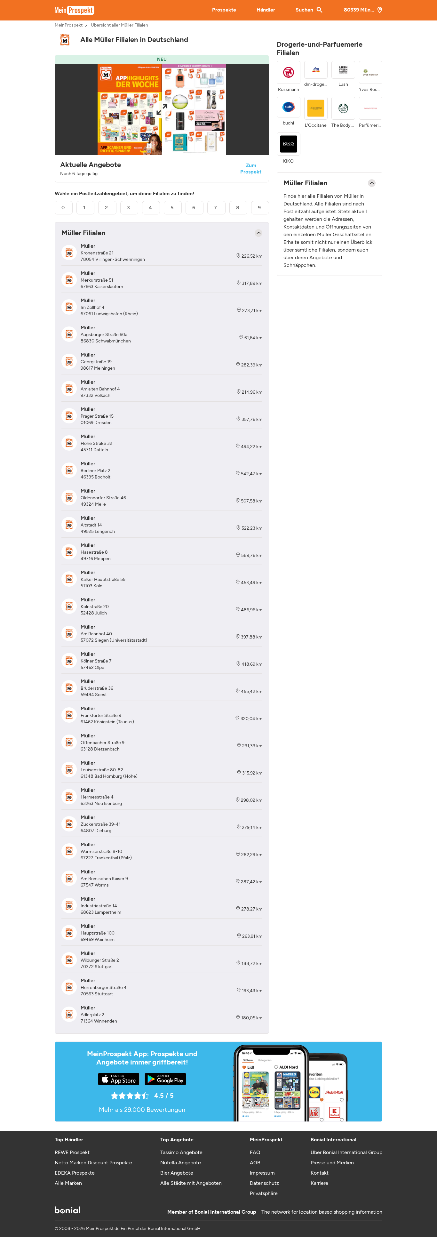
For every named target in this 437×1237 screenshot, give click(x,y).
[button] (162, 118)
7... (217, 208)
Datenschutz (264, 1183)
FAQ (255, 1152)
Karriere (319, 1183)
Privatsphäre (264, 1193)
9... (261, 208)
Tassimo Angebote (181, 1152)
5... (174, 208)
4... (152, 208)
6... (196, 208)
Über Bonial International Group (346, 1152)
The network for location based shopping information (321, 1212)
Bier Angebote (176, 1173)
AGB (255, 1163)
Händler (266, 10)
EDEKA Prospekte (75, 1173)
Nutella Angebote (180, 1163)
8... (240, 208)
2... (108, 208)
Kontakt (320, 1173)
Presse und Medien (332, 1163)
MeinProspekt (69, 25)
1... (86, 208)
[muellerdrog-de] (65, 40)
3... (130, 208)
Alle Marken (68, 1183)
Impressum (262, 1173)
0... (65, 208)
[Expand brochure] (162, 109)
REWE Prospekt (72, 1152)
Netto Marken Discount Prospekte (93, 1163)
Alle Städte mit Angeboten (191, 1183)
